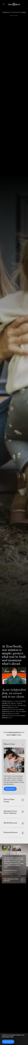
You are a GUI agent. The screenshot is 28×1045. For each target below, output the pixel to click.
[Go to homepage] (14, 4)
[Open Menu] (4, 4)
